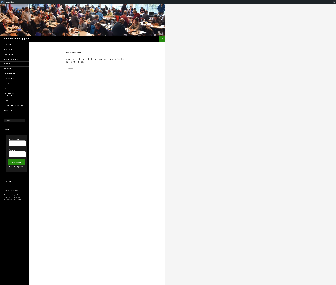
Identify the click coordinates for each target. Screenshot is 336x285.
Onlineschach (9, 74)
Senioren (7, 69)
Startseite (8, 44)
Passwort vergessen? (16, 167)
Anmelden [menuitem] (10, 2)
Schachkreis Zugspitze (17, 38)
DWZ (5, 88)
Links (6, 100)
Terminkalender (10, 79)
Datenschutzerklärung (13, 105)
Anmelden (7, 181)
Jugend (7, 64)
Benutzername (14, 139)
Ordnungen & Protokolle (9, 94)
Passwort (12, 150)
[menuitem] (2, 2)
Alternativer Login (10, 195)
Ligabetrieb (8, 54)
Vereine (7, 83)
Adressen (8, 49)
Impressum (8, 110)
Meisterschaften (11, 59)
